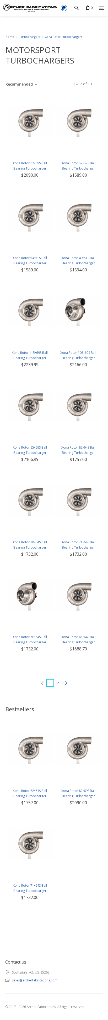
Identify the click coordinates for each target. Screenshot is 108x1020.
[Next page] (66, 683)
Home (10, 37)
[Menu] (101, 8)
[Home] (29, 8)
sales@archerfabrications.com (34, 980)
